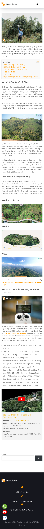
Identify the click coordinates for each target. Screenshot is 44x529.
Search (4, 454)
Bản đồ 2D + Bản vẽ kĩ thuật (17, 70)
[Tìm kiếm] (38, 458)
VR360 (10, 74)
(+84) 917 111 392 (22, 492)
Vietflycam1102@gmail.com (22, 501)
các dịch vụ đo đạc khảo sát (16, 333)
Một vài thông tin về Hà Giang (14, 65)
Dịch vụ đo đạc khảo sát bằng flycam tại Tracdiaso (21, 77)
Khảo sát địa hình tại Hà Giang (14, 67)
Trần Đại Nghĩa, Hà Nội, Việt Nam (22, 510)
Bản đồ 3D (11, 72)
